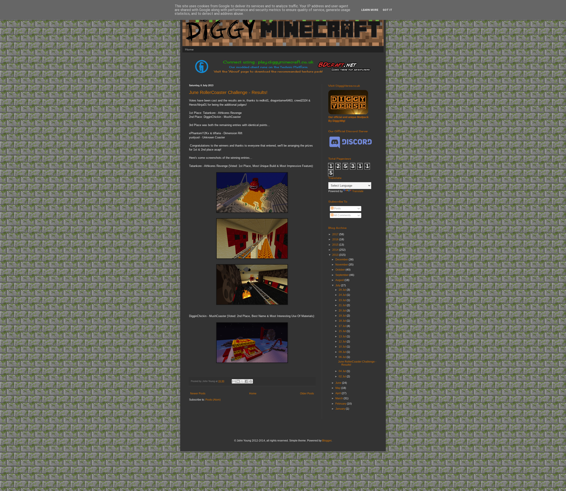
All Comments (342, 215)
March (339, 398)
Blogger (326, 440)
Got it (387, 9)
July (338, 285)
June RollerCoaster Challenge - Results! (228, 92)
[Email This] (234, 381)
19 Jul (343, 315)
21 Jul (343, 305)
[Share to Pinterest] (251, 381)
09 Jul (343, 351)
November (342, 264)
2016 (335, 239)
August (339, 280)
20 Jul (343, 310)
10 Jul (343, 346)
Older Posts (307, 393)
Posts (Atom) (213, 399)
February (341, 403)
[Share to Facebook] (246, 381)
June (338, 382)
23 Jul (343, 300)
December (342, 259)
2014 (335, 249)
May (338, 388)
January (340, 408)
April (338, 393)
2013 (335, 254)
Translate (357, 191)
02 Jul (343, 376)
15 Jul (343, 331)
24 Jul (343, 294)
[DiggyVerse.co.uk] (348, 113)
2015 (335, 244)
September (342, 275)
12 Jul (343, 341)
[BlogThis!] (238, 381)
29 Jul (343, 289)
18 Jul (343, 320)
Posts (337, 208)
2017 (335, 234)
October (340, 269)
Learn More (369, 9)
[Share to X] (242, 381)
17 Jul (343, 326)
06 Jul (343, 357)
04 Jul (343, 371)
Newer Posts (197, 393)
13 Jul (343, 336)
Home (189, 49)
